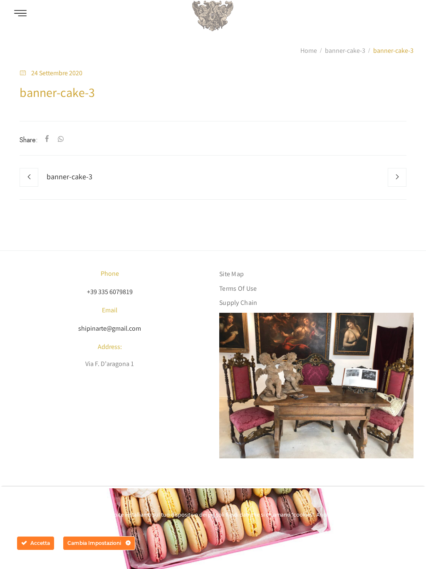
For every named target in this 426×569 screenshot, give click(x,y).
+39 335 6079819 (110, 292)
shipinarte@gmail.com (109, 329)
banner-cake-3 (345, 51)
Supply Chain (238, 303)
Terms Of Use (238, 289)
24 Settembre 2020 (56, 74)
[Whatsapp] (59, 140)
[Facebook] (47, 140)
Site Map (231, 275)
